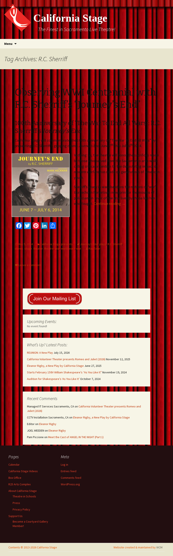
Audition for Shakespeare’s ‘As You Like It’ (53, 379)
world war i (68, 248)
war (57, 248)
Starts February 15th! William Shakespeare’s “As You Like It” (64, 372)
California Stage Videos (23, 471)
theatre (49, 248)
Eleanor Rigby (47, 424)
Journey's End (89, 244)
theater (38, 248)
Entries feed (68, 471)
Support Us (15, 516)
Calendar (14, 464)
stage (28, 248)
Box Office (14, 478)
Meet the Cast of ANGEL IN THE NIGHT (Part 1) (76, 437)
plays (102, 244)
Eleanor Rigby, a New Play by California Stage (55, 366)
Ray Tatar (94, 248)
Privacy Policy (21, 509)
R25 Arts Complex (19, 484)
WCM (159, 547)
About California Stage (22, 491)
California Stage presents (56, 244)
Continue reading (110, 203)
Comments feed (71, 478)
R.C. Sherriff (115, 244)
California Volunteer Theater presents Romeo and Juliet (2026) (66, 359)
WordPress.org (70, 484)
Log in (64, 464)
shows (19, 248)
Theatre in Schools (24, 496)
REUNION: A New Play (40, 353)
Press (16, 503)
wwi (78, 248)
